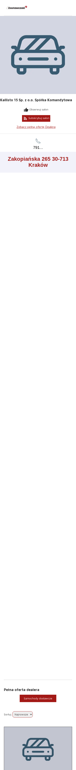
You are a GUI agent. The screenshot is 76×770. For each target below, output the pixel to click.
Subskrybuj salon (36, 118)
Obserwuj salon (36, 109)
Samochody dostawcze (38, 698)
